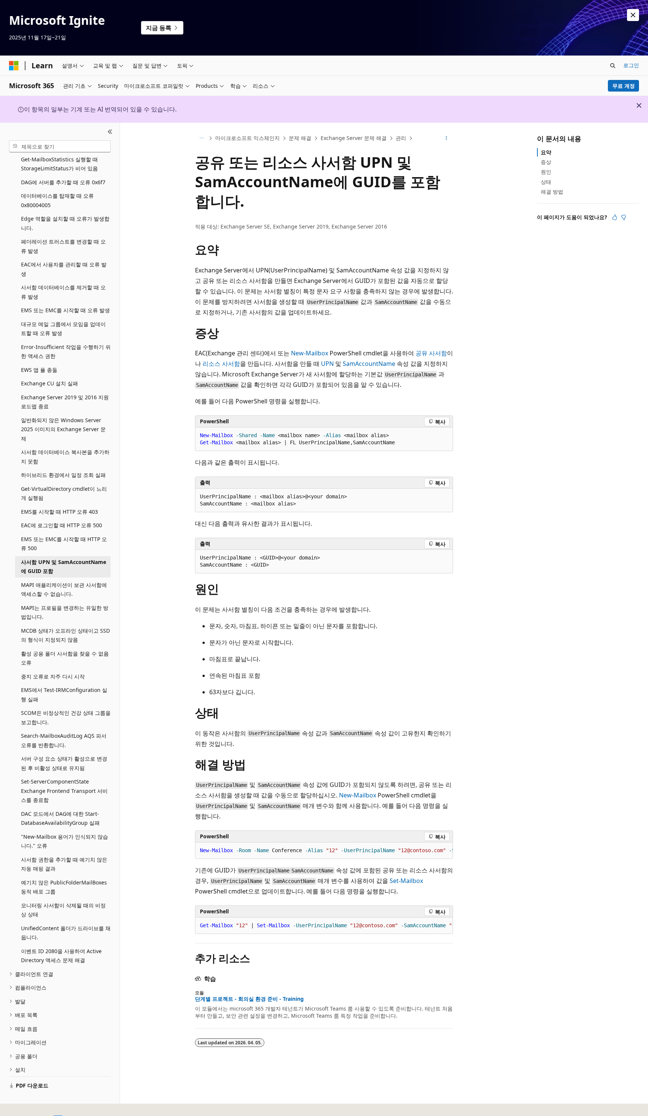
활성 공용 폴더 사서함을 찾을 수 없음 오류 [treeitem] (65, 658)
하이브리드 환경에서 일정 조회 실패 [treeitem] (63, 474)
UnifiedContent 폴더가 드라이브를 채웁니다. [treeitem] (66, 933)
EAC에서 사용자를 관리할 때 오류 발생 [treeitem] (63, 269)
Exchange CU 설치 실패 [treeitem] (49, 383)
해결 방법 (552, 191)
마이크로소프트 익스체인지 (247, 137)
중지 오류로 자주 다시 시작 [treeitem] (53, 676)
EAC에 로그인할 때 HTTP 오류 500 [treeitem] (61, 525)
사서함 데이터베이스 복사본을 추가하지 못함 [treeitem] (65, 456)
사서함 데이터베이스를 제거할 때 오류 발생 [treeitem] (63, 292)
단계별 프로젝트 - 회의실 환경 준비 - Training (249, 999)
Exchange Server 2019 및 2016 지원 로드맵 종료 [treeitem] (65, 402)
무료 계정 (623, 85)
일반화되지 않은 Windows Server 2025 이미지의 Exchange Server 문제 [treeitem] (63, 429)
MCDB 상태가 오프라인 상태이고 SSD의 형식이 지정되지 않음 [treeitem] (65, 635)
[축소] (110, 132)
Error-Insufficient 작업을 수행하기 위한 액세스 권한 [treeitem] (66, 351)
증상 (546, 161)
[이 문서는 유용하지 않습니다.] (623, 217)
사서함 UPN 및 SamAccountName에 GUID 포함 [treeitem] (63, 566)
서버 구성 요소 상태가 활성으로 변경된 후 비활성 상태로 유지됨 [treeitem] (64, 763)
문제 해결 (300, 137)
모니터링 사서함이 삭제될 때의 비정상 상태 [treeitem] (63, 910)
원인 (546, 171)
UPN (327, 363)
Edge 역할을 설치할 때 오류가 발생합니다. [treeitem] (65, 223)
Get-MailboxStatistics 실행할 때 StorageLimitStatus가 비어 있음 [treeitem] (59, 164)
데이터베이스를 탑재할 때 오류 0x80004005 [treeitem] (57, 200)
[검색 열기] (612, 65)
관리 (401, 137)
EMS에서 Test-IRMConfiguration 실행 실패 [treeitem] (64, 694)
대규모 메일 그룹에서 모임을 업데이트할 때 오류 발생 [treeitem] (63, 328)
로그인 (631, 65)
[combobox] (60, 146)
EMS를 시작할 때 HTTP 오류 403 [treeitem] (59, 511)
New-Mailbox (309, 353)
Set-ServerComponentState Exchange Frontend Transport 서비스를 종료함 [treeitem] (64, 790)
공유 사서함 (431, 353)
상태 (546, 181)
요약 (546, 152)
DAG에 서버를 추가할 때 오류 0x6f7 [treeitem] (63, 182)
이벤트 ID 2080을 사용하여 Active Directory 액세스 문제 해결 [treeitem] (61, 956)
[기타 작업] (446, 138)
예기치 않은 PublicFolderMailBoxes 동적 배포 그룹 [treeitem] (64, 887)
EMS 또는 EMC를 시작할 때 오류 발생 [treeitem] (65, 310)
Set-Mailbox (406, 881)
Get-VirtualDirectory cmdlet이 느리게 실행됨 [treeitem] (64, 493)
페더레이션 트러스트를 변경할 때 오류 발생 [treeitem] (63, 246)
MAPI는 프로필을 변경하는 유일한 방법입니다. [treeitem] (64, 612)
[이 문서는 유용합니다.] (614, 217)
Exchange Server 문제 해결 (354, 137)
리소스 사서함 (221, 363)
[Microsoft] (14, 66)
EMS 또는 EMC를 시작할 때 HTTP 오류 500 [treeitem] (64, 543)
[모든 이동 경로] (201, 138)
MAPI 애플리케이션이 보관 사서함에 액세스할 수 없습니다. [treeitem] (64, 589)
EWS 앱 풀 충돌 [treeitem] (39, 369)
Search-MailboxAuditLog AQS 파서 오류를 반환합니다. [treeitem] (63, 740)
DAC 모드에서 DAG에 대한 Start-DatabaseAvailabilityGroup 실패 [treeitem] (60, 818)
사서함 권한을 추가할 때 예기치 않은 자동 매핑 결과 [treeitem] (64, 864)
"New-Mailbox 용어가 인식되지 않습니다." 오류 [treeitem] (64, 841)
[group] (324, 850)
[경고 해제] (633, 15)
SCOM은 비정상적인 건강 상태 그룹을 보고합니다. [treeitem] (66, 717)
